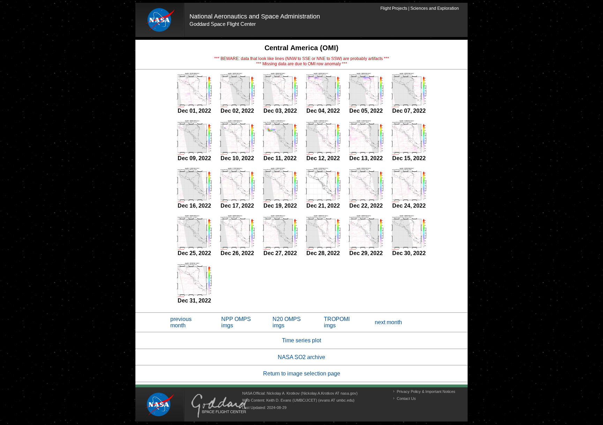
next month (388, 322)
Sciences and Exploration (434, 8)
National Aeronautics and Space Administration (254, 16)
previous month (181, 322)
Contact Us (406, 398)
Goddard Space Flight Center (222, 24)
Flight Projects (393, 8)
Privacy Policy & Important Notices (426, 391)
